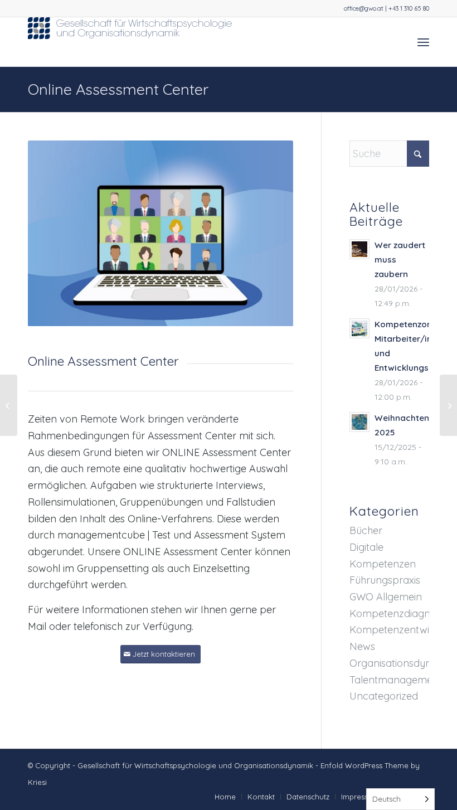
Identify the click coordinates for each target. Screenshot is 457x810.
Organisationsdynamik (401, 663)
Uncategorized (383, 696)
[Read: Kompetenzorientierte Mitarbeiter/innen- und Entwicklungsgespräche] (359, 328)
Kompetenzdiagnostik (400, 613)
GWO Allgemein (385, 596)
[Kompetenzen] (448, 405)
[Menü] (423, 42)
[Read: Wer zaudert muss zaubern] (359, 249)
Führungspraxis (384, 580)
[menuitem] (423, 42)
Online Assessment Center (118, 89)
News (362, 646)
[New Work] (8, 405)
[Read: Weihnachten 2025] (359, 422)
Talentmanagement (395, 679)
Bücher (365, 530)
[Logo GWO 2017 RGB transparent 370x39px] (131, 41)
